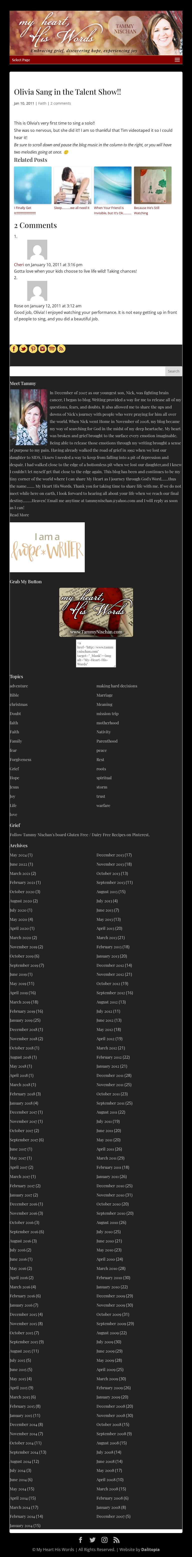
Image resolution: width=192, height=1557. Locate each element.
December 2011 (110, 1075)
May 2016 (18, 1268)
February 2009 (109, 1387)
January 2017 (21, 1194)
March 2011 (106, 1158)
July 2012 (104, 1011)
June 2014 (18, 1479)
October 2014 (22, 1442)
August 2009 (107, 1332)
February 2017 (22, 1185)
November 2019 (23, 946)
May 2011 (104, 1139)
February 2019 (22, 1011)
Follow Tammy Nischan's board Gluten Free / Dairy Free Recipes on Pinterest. (80, 834)
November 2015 (23, 1323)
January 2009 (108, 1396)
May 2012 (104, 1029)
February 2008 (109, 1498)
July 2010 (104, 1231)
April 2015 (19, 1387)
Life (13, 805)
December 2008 (110, 1406)
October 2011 (108, 1093)
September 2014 (24, 1452)
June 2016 (18, 1259)
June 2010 (105, 1240)
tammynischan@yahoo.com (110, 500)
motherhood (107, 722)
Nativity (103, 731)
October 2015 (21, 1332)
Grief (14, 768)
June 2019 (18, 974)
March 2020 (20, 937)
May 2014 (18, 1488)
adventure (19, 685)
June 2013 (104, 910)
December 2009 (110, 1295)
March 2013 (106, 937)
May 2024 (18, 854)
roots (101, 768)
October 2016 (22, 1222)
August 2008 (107, 1442)
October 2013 (108, 873)
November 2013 (110, 864)
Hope (14, 777)
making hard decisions (116, 685)
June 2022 (18, 864)
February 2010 (109, 1277)
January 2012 (107, 1066)
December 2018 (23, 1029)
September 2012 (110, 992)
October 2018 (22, 1047)
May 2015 (18, 1378)
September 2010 (111, 1213)
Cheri (19, 264)
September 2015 (24, 1341)
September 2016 (24, 1231)
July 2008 (104, 1452)
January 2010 (108, 1286)
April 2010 (105, 1259)
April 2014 (19, 1498)
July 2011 (104, 1121)
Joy (12, 796)
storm (101, 786)
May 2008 (105, 1470)
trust (100, 796)
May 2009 (105, 1360)
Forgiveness (20, 759)
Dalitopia (150, 1549)
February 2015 (22, 1406)
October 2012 (108, 983)
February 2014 (22, 1516)
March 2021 (20, 873)
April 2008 (106, 1479)
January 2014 (21, 1525)
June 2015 (18, 1369)
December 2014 (23, 1424)
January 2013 (107, 956)
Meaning (104, 704)
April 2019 (19, 992)
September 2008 (111, 1433)
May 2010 (105, 1249)
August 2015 (20, 1351)
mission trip (107, 713)
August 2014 (20, 1461)
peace (101, 750)
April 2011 (105, 1149)
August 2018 (20, 1057)
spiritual (104, 777)
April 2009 (106, 1369)
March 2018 (20, 1084)
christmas (19, 704)
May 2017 (18, 1158)
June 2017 (18, 1149)
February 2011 (108, 1167)
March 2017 (20, 1176)
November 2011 (110, 1084)
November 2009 (110, 1305)
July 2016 (18, 1249)
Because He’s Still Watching (146, 210)
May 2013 (104, 919)
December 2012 (110, 965)
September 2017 (24, 1139)
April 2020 (19, 928)
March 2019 (20, 1001)
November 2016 (23, 1213)
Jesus (14, 786)
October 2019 (22, 956)
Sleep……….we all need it (72, 207)
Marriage (104, 695)
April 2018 (19, 1075)
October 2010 (108, 1203)
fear (13, 750)
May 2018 (18, 1066)
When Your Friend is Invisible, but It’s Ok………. (112, 210)
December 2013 (110, 854)
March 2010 (107, 1268)
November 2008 (110, 1415)
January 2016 (21, 1305)
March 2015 (20, 1396)
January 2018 (21, 1103)
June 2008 (105, 1461)
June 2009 (105, 1351)
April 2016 (19, 1277)
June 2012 (105, 1020)
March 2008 (107, 1488)
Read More (19, 514)
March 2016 (20, 1286)
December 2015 (23, 1314)
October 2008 (108, 1424)
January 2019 (21, 1020)
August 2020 (21, 900)
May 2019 (18, 983)
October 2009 (108, 1314)
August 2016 (20, 1240)
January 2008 (108, 1507)
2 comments (60, 103)
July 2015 (17, 1360)
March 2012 (106, 1047)
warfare (103, 805)
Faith (42, 103)
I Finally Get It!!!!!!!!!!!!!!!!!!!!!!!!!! (25, 210)
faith (14, 722)
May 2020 (18, 919)
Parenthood (107, 741)
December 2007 (110, 1516)
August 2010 (107, 1222)
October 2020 (22, 891)
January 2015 (21, 1415)
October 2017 (21, 1130)
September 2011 (110, 1103)
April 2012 (105, 1038)
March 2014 (20, 1507)
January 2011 (107, 1176)
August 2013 (107, 891)
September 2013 (110, 882)
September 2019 (24, 965)
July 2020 (18, 910)
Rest (100, 759)
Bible (14, 695)
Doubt (15, 713)
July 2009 (104, 1341)
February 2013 (109, 946)
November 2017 (23, 1121)
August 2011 (106, 1112)
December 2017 (23, 1112)
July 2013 (104, 900)
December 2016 (23, 1203)
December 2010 (110, 1185)
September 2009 (111, 1323)
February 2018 (22, 1093)
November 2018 (23, 1038)
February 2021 (22, 882)
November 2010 (110, 1194)
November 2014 (23, 1433)
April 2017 (19, 1167)
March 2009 (107, 1378)
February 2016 (22, 1295)
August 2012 (107, 1001)
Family (16, 741)
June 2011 (104, 1130)
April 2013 (105, 928)
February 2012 (109, 1057)
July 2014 (18, 1470)
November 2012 (110, 974)
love (13, 814)
